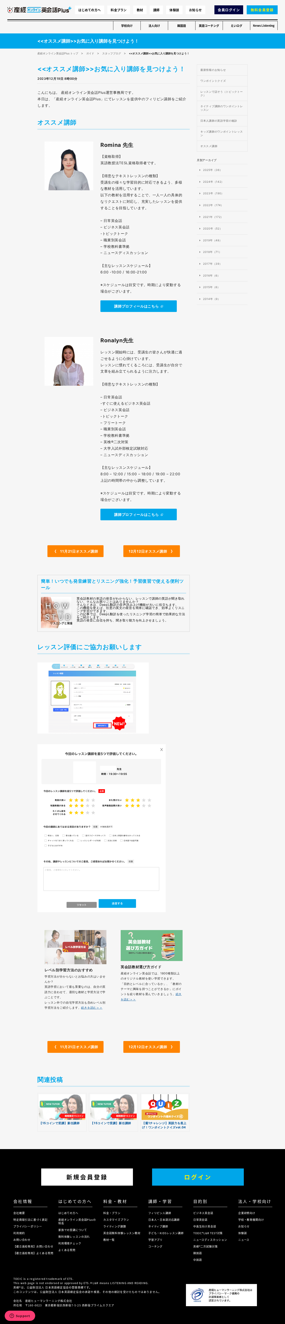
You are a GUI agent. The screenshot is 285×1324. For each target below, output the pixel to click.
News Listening (264, 25)
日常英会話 (200, 1220)
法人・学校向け (255, 1201)
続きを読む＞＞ (91, 1007)
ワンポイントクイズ (213, 80)
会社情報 (23, 1201)
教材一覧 (109, 1240)
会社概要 (19, 1213)
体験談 (174, 10)
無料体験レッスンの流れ (74, 1236)
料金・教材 (115, 1201)
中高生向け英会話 (204, 1226)
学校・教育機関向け (251, 1220)
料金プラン (118, 10)
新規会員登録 (87, 1177)
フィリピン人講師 (159, 1213)
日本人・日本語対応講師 (164, 1220)
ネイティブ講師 (158, 1226)
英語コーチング (209, 25)
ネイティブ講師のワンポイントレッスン (221, 108)
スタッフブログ (111, 53)
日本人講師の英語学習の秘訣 (218, 120)
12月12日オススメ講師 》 (152, 551)
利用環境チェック (69, 1243)
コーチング (155, 1246)
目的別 (200, 1201)
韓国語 (181, 25)
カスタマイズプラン (116, 1220)
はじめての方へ (89, 10)
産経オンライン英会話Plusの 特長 (77, 1221)
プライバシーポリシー (27, 1226)
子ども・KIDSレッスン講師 (166, 1233)
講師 (156, 10)
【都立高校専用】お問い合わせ (33, 1246)
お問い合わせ (22, 1240)
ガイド (90, 53)
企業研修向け (246, 1213)
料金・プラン (111, 1213)
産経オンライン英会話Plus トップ (57, 53)
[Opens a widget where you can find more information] (19, 1316)
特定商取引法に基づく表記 (30, 1220)
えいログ (236, 25)
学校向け (127, 25)
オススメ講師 (208, 146)
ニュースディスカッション (210, 1240)
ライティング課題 (114, 1226)
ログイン (198, 1177)
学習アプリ (155, 1240)
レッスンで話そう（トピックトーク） (221, 93)
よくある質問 (66, 1250)
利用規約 (19, 1233)
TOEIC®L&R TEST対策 (208, 1233)
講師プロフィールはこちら (136, 306)
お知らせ (195, 10)
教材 (140, 10)
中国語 (197, 1260)
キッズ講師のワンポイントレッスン (221, 133)
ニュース (243, 1240)
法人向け (154, 25)
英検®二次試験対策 (205, 1246)
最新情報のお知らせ (213, 70)
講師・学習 (160, 1201)
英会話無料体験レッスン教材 (121, 1233)
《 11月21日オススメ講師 (75, 551)
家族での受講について (72, 1230)
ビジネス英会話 (203, 1213)
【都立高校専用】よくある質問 (33, 1253)
